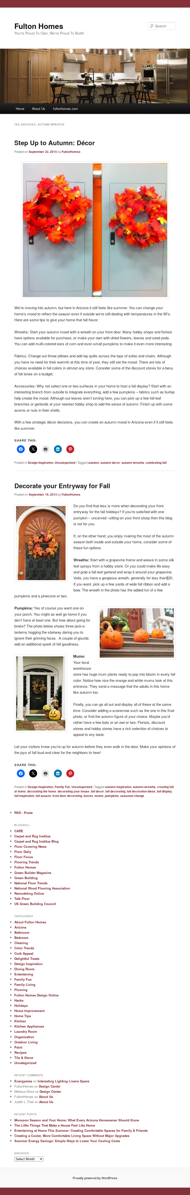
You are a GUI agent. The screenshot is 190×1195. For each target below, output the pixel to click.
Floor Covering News (30, 846)
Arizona (20, 927)
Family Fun (62, 787)
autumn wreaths (132, 462)
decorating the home (41, 791)
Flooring (20, 989)
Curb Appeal (23, 953)
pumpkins (112, 795)
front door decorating (67, 795)
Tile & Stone (23, 1057)
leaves (88, 795)
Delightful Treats (26, 958)
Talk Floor (22, 898)
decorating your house (73, 791)
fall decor (97, 791)
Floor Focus (23, 856)
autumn (93, 462)
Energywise (23, 1081)
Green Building (26, 877)
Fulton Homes (38, 25)
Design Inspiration (40, 462)
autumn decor (110, 462)
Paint (18, 1047)
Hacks (19, 1000)
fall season (43, 795)
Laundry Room (25, 1031)
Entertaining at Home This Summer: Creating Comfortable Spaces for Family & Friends (81, 1130)
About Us (38, 108)
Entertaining (23, 974)
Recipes (20, 1052)
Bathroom (21, 932)
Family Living (24, 984)
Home (20, 108)
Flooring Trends (26, 862)
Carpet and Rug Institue (32, 836)
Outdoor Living (26, 1042)
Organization (24, 1036)
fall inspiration (24, 795)
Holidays (21, 1005)
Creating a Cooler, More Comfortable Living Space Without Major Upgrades (71, 1135)
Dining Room (24, 969)
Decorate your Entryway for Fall (62, 485)
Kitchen (20, 1021)
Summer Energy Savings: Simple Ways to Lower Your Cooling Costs (67, 1140)
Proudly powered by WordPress (95, 1178)
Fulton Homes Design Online (36, 995)
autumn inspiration (118, 787)
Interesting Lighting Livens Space (63, 1081)
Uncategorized (65, 462)
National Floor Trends (31, 883)
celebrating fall (156, 462)
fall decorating (115, 791)
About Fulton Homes (30, 922)
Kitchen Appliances (29, 1026)
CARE (18, 831)
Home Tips (22, 1015)
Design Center (49, 1086)
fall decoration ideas (141, 791)
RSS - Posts (23, 812)
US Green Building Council (35, 903)
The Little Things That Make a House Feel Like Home (54, 1125)
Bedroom (21, 937)
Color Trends (24, 948)
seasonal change (132, 795)
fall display (164, 791)
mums (99, 795)
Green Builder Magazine (32, 872)
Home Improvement (29, 1010)
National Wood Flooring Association (42, 888)
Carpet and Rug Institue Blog (36, 841)
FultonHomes (71, 151)
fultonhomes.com (65, 108)
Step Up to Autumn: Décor (54, 142)
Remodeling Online (29, 893)
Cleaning (21, 942)
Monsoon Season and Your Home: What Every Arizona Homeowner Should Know (76, 1120)
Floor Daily (22, 851)
